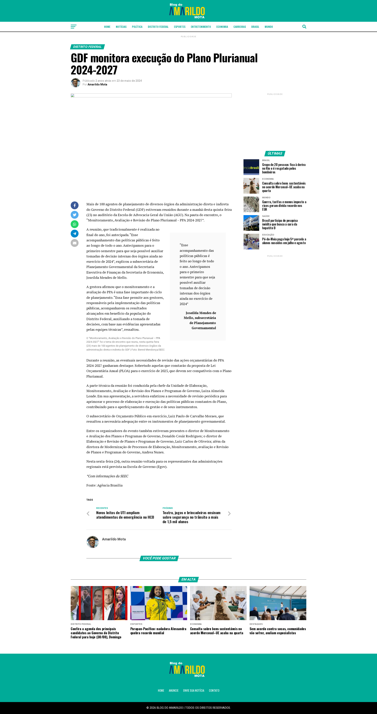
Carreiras (239, 26)
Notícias (121, 26)
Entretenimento (201, 26)
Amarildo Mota (97, 84)
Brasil (255, 26)
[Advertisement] (274, 120)
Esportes (179, 26)
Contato (214, 690)
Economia (222, 26)
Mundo (269, 26)
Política (137, 26)
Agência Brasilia (110, 485)
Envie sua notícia (193, 690)
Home (107, 26)
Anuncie (173, 690)
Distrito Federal (158, 26)
